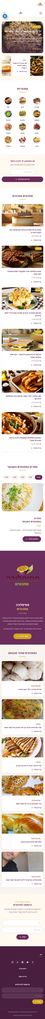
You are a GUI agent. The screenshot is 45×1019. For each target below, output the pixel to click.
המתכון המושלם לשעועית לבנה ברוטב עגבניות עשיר (25, 439)
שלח (24, 937)
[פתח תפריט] (40, 13)
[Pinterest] (22, 962)
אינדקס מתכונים (24, 179)
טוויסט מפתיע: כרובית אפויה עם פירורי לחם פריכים (23, 314)
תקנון (30, 1015)
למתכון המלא (33, 539)
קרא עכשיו (37, 240)
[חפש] (4, 13)
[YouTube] (27, 962)
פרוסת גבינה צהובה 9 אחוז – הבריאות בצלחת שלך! (25, 356)
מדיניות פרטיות (23, 1015)
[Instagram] (12, 962)
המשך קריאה (36, 49)
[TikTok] (17, 962)
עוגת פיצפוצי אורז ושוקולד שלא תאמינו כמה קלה (24, 273)
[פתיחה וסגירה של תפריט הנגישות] (5, 16)
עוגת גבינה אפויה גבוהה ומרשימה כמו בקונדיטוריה (25, 231)
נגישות (15, 1015)
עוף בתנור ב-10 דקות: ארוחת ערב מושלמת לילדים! (23, 397)
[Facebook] (33, 962)
